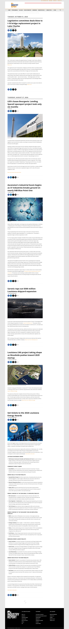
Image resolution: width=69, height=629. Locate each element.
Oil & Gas (21, 10)
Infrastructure (12, 12)
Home (9, 10)
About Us (23, 614)
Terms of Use (52, 620)
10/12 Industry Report (40, 614)
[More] (18, 111)
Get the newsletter (44, 0)
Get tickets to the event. (30, 453)
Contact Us (59, 0)
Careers (51, 617)
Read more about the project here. (14, 172)
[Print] (15, 30)
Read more (29, 84)
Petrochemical (15, 10)
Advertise (55, 0)
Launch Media (38, 623)
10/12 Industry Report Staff (12, 293)
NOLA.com (10, 64)
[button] (60, 10)
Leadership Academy (39, 620)
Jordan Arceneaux (11, 192)
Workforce (34, 10)
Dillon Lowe (10, 108)
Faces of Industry (27, 10)
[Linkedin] (11, 30)
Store (55, 10)
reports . (28, 323)
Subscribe (50, 0)
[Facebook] (9, 30)
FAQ (22, 623)
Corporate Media (25, 617)
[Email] (13, 30)
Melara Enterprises (53, 614)
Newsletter (49, 10)
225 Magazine (38, 617)
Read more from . (31, 339)
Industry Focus (41, 10)
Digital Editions (25, 620)
